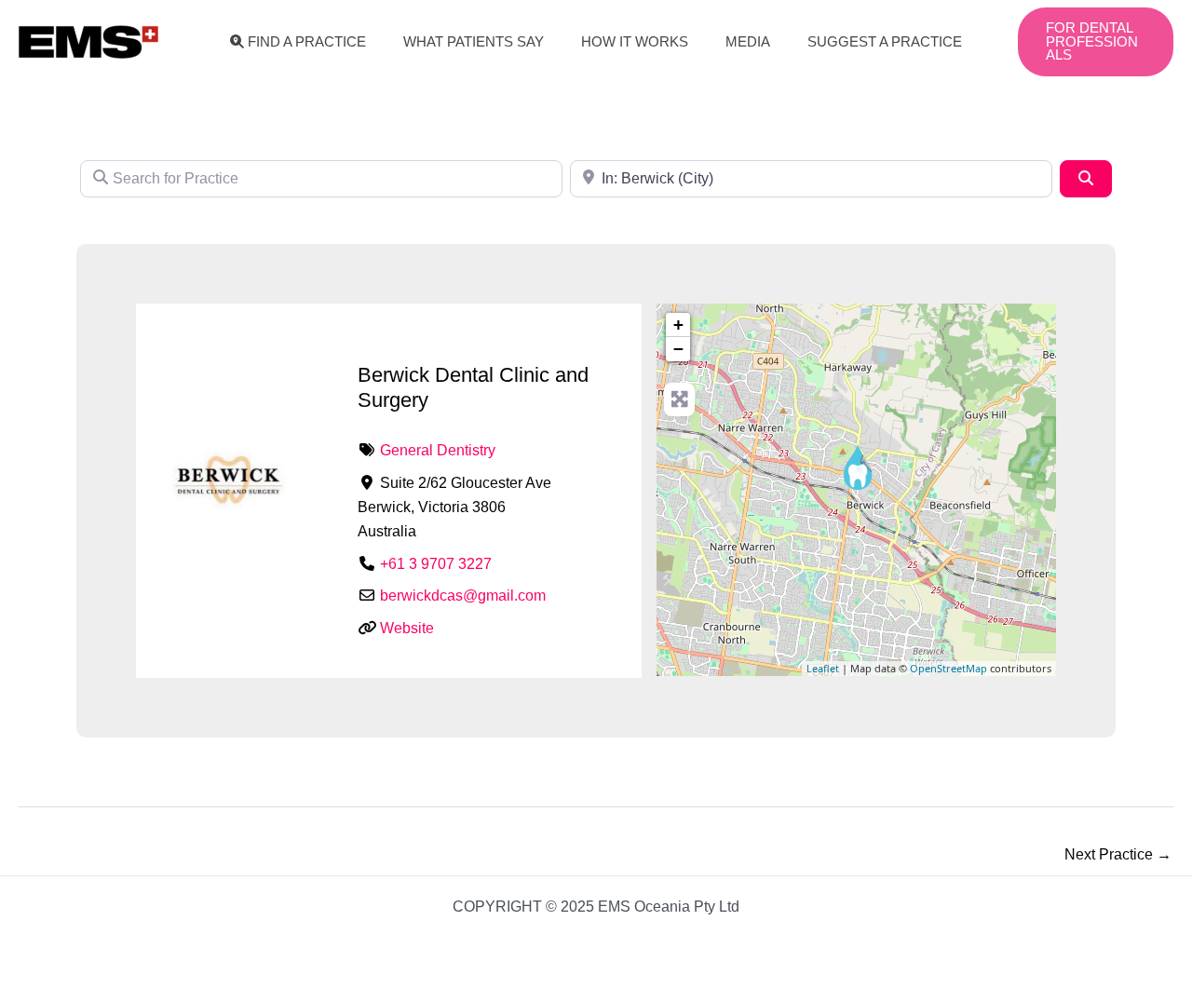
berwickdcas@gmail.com (463, 595)
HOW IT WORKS (634, 41)
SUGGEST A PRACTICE (884, 41)
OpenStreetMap (948, 668)
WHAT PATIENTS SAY (473, 41)
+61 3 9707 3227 (436, 564)
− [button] (678, 349)
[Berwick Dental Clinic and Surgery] (857, 466)
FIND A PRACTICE (307, 41)
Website (407, 628)
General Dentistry (437, 450)
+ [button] (678, 324)
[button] (1095, 42)
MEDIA (747, 41)
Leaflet (822, 668)
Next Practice (1118, 854)
